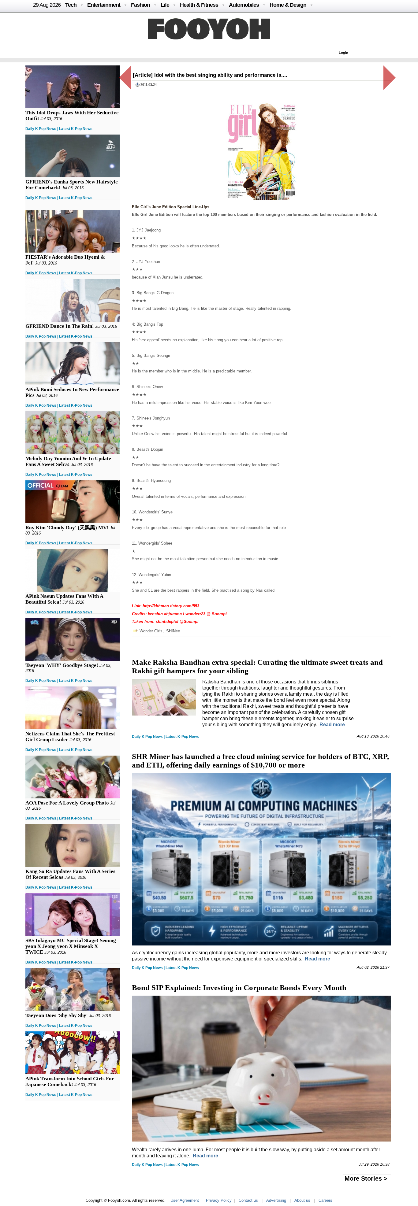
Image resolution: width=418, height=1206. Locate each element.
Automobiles (244, 5)
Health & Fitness (199, 5)
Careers (325, 1200)
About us (302, 1200)
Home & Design (288, 5)
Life (165, 5)
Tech (71, 5)
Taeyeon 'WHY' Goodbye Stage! (61, 665)
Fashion (140, 5)
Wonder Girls (151, 631)
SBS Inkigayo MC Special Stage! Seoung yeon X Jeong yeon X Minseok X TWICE (70, 946)
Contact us (248, 1200)
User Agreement (184, 1200)
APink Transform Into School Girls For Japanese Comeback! (69, 1081)
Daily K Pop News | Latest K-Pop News (58, 129)
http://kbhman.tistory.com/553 (171, 606)
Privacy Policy (219, 1200)
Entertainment (103, 5)
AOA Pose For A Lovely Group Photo (67, 803)
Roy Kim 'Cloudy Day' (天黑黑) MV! (67, 528)
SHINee (173, 631)
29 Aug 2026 (47, 5)
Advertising (276, 1200)
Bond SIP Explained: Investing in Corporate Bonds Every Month (239, 987)
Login (343, 52)
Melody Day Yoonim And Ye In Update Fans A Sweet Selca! (68, 461)
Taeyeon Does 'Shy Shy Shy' (56, 1015)
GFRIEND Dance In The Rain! (59, 326)
